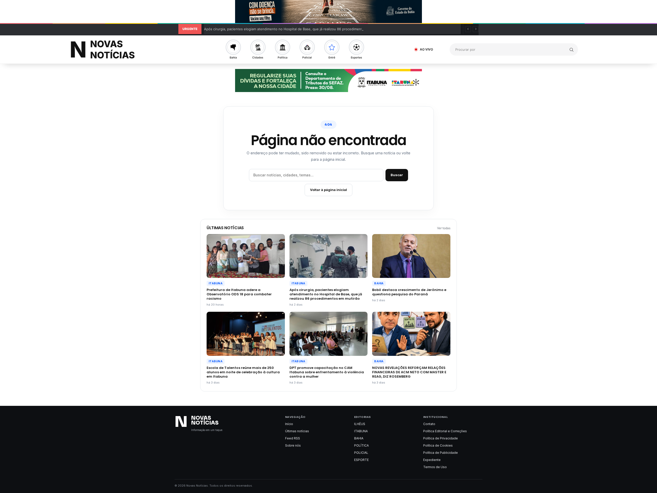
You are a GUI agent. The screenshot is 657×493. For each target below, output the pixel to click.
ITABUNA (216, 283)
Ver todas (443, 228)
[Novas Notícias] (122, 49)
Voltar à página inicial (328, 190)
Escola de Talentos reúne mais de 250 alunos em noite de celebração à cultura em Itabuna (243, 372)
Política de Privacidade (440, 438)
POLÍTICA (361, 445)
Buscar (397, 175)
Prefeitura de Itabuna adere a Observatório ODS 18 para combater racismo (239, 294)
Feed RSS (292, 438)
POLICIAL (361, 453)
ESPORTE (361, 460)
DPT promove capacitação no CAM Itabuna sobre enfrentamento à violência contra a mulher (326, 372)
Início (289, 424)
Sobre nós (293, 445)
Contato (429, 424)
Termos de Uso (435, 467)
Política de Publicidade (440, 453)
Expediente (432, 460)
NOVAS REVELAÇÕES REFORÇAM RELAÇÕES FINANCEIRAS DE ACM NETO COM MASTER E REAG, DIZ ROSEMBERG (409, 372)
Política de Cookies (438, 445)
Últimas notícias (297, 431)
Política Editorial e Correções (445, 431)
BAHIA (378, 283)
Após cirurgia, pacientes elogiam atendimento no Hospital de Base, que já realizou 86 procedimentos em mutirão (294, 29)
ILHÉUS (359, 424)
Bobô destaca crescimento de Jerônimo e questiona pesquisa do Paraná (409, 292)
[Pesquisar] (571, 49)
